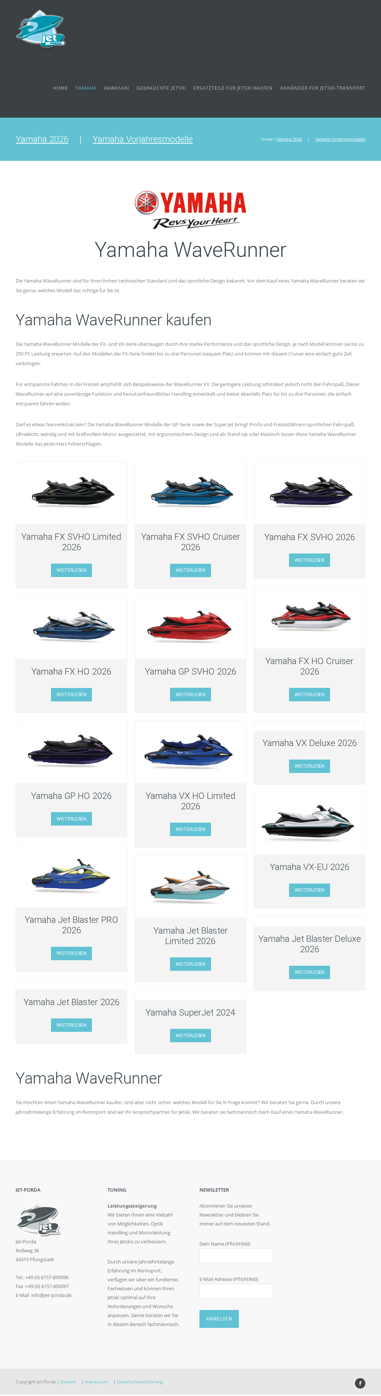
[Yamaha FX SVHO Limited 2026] (71, 493)
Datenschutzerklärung (140, 1382)
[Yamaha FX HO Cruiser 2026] (309, 617)
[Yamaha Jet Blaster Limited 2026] (190, 886)
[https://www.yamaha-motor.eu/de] (190, 208)
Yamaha (86, 88)
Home (60, 88)
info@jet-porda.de (51, 1295)
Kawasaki (116, 88)
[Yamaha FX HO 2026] (71, 627)
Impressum (96, 1382)
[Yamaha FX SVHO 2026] (309, 493)
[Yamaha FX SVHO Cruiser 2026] (190, 493)
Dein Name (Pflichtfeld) (224, 1243)
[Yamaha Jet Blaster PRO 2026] (71, 876)
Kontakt (68, 1382)
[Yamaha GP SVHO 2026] (190, 627)
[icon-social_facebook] (360, 1383)
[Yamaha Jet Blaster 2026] (71, 984)
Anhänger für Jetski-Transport (322, 88)
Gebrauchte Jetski (161, 88)
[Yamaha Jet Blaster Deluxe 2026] (309, 921)
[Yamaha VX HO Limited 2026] (190, 752)
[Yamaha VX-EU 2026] (309, 823)
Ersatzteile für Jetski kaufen (233, 88)
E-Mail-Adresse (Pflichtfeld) (228, 1279)
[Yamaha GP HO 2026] (71, 752)
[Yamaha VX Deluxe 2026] (309, 725)
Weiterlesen (71, 570)
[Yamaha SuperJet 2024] (190, 995)
